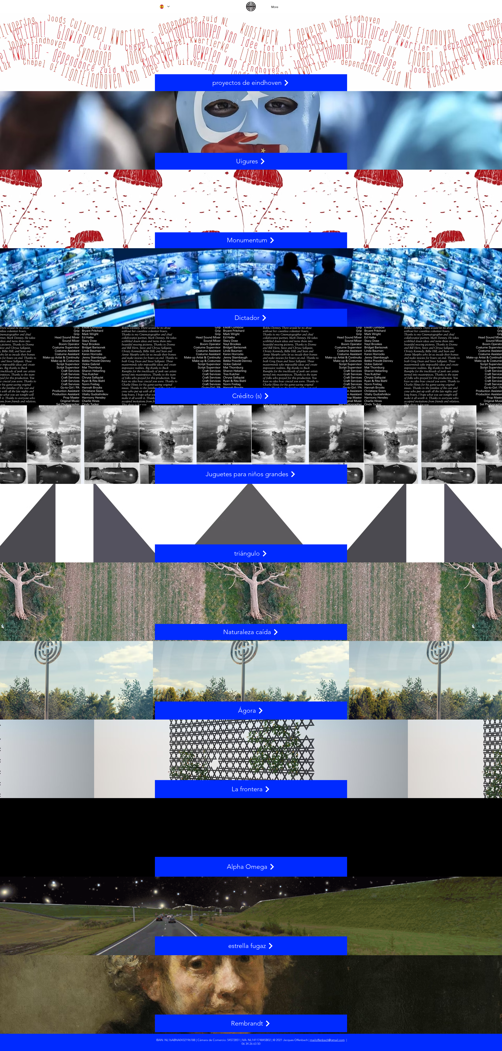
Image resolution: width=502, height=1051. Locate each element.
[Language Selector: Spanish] (164, 6)
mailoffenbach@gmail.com (327, 1040)
